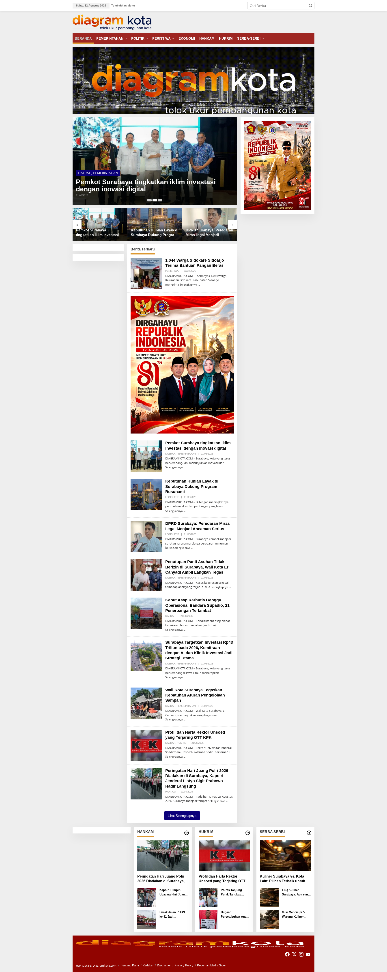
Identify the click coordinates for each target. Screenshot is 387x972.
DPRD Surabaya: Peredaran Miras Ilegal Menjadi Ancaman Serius (209, 232)
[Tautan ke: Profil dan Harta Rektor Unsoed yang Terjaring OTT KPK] (146, 745)
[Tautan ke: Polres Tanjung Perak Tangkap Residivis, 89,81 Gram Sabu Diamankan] (208, 897)
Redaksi (148, 965)
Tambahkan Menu (123, 5)
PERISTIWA (171, 270)
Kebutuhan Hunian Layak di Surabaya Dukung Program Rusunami (154, 232)
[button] (310, 5)
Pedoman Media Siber (211, 965)
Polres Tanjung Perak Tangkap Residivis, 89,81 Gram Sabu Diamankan (232, 892)
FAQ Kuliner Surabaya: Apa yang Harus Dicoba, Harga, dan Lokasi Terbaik (296, 892)
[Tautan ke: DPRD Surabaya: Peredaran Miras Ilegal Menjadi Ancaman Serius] (209, 224)
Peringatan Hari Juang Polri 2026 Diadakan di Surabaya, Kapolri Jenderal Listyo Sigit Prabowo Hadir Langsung (161, 879)
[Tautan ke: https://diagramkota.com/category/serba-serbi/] (309, 832)
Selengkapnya (188, 284)
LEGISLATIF (172, 497)
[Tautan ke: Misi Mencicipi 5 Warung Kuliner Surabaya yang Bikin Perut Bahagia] (269, 919)
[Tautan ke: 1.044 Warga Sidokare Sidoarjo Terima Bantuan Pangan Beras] (146, 273)
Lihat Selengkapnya (182, 816)
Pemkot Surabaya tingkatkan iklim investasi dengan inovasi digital (146, 185)
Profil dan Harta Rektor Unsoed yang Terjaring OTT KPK (222, 879)
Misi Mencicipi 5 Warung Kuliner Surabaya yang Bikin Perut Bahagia (296, 914)
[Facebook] (287, 954)
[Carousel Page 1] (149, 200)
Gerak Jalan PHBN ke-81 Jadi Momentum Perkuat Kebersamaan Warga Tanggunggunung (173, 914)
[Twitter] (294, 954)
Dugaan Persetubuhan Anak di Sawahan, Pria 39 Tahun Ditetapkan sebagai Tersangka (234, 914)
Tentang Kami (130, 965)
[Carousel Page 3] (160, 200)
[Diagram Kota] (112, 22)
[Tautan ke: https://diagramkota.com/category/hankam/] (186, 832)
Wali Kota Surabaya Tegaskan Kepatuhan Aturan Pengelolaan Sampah (195, 695)
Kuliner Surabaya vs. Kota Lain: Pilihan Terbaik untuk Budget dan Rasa (282, 879)
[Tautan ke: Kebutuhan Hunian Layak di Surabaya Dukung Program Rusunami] (154, 224)
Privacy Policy (183, 965)
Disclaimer (164, 965)
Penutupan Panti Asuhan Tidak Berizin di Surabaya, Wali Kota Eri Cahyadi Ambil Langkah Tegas (197, 567)
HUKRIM (181, 742)
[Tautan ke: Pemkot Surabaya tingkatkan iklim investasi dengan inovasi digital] (155, 161)
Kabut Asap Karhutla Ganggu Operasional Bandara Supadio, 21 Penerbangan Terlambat (197, 605)
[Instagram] (301, 954)
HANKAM (170, 791)
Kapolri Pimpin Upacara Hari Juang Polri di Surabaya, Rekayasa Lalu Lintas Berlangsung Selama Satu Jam (173, 892)
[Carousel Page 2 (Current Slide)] (155, 200)
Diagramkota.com (104, 965)
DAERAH (84, 173)
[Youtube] (308, 954)
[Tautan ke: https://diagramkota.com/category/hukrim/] (247, 832)
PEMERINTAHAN (105, 173)
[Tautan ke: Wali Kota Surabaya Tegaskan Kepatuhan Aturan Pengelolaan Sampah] (146, 703)
